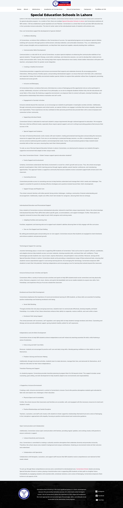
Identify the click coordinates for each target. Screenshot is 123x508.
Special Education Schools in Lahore (73, 21)
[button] (29, 9)
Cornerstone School (82, 469)
